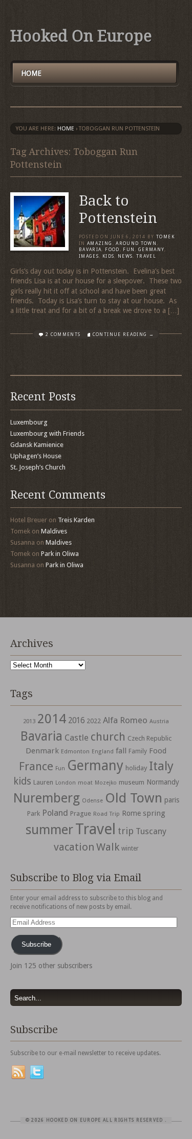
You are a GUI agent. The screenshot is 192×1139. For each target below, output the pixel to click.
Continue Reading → (123, 334)
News (125, 256)
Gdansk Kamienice (36, 445)
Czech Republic (149, 738)
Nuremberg (46, 798)
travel (146, 256)
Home (31, 73)
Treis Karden (76, 520)
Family (138, 751)
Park (33, 813)
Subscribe (36, 944)
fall (121, 750)
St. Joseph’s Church (38, 467)
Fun (129, 249)
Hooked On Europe (81, 36)
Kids (108, 256)
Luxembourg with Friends (47, 433)
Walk (107, 847)
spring (154, 813)
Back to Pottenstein (118, 209)
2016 (76, 720)
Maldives (54, 531)
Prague (80, 813)
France (36, 766)
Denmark (42, 750)
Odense (92, 800)
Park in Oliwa (60, 553)
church (108, 736)
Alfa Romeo (125, 720)
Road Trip (106, 813)
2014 (51, 718)
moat (85, 782)
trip (126, 830)
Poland (55, 813)
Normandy (162, 782)
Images (89, 256)
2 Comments (63, 334)
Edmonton (75, 751)
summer (49, 829)
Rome (131, 813)
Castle (77, 737)
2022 (94, 721)
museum (131, 782)
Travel (95, 829)
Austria (159, 721)
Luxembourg (29, 422)
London (65, 782)
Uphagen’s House (35, 456)
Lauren (43, 782)
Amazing (99, 243)
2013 (29, 721)
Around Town (136, 243)
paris (171, 800)
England (103, 751)
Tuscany (151, 831)
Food (112, 249)
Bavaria (90, 249)
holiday (136, 768)
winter (130, 848)
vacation (74, 847)
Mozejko (106, 782)
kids (22, 781)
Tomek (165, 236)
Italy (161, 765)
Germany (151, 249)
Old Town (133, 798)
